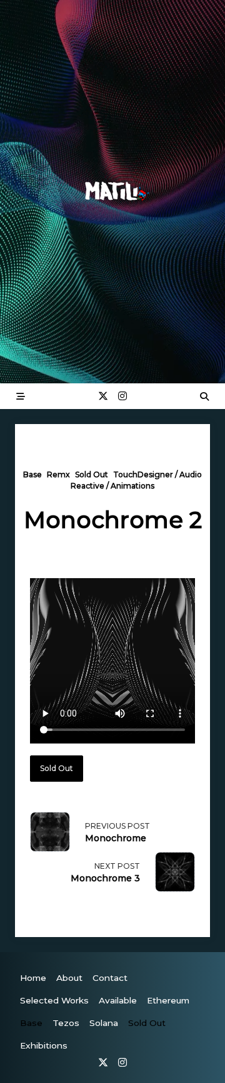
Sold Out (91, 474)
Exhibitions (44, 1045)
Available (118, 1000)
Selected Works (54, 1000)
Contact (110, 978)
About (69, 978)
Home (33, 978)
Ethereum (168, 1000)
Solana (103, 1023)
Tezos (65, 1023)
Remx (58, 474)
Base (32, 474)
